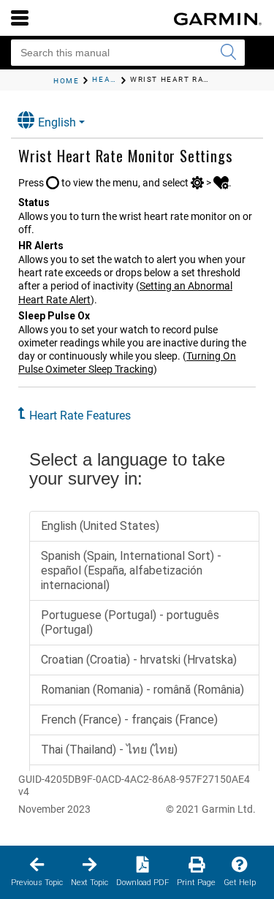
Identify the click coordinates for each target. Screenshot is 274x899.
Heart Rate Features (80, 415)
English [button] (57, 122)
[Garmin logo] (218, 19)
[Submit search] (228, 52)
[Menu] (19, 17)
